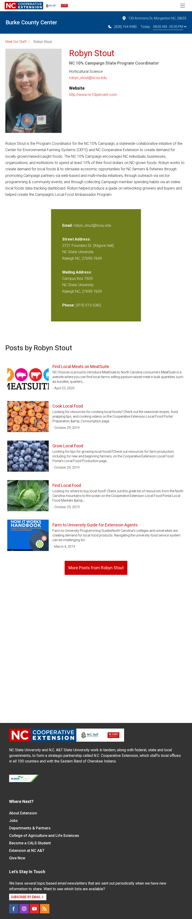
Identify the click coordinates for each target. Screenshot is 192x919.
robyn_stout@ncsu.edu (88, 78)
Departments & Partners (30, 828)
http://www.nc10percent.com (93, 94)
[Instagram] (24, 908)
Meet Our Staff (15, 42)
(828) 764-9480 (125, 27)
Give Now (17, 858)
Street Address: (76, 239)
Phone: (68, 305)
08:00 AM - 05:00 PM (168, 27)
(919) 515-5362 (88, 305)
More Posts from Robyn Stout (96, 567)
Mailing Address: (77, 272)
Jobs (13, 820)
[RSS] (44, 908)
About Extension (23, 813)
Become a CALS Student (30, 843)
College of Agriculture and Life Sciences (44, 835)
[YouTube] (34, 908)
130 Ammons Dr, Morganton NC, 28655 (157, 18)
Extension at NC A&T (26, 850)
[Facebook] (13, 908)
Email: (68, 225)
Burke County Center (31, 22)
